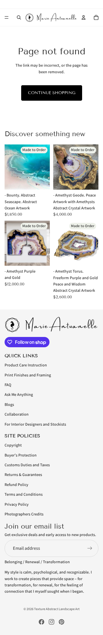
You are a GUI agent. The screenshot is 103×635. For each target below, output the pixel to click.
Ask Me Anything (19, 394)
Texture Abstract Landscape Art (57, 609)
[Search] (19, 17)
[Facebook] (41, 621)
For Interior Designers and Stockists (35, 423)
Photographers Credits (24, 513)
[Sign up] (90, 548)
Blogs (9, 404)
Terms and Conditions (24, 494)
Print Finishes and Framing (28, 374)
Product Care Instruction (26, 365)
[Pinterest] (61, 621)
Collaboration (17, 414)
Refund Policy (16, 484)
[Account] (83, 17)
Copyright (13, 445)
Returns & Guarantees (23, 474)
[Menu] (6, 17)
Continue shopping (51, 92)
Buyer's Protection (21, 454)
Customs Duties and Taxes (27, 464)
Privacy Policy (17, 504)
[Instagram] (51, 621)
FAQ (8, 384)
